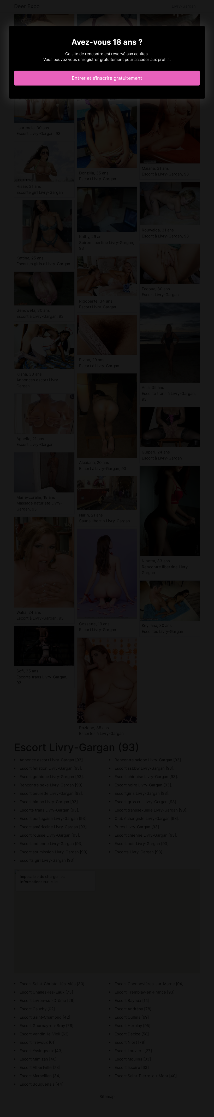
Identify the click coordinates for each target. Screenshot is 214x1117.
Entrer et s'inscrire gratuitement (107, 78)
